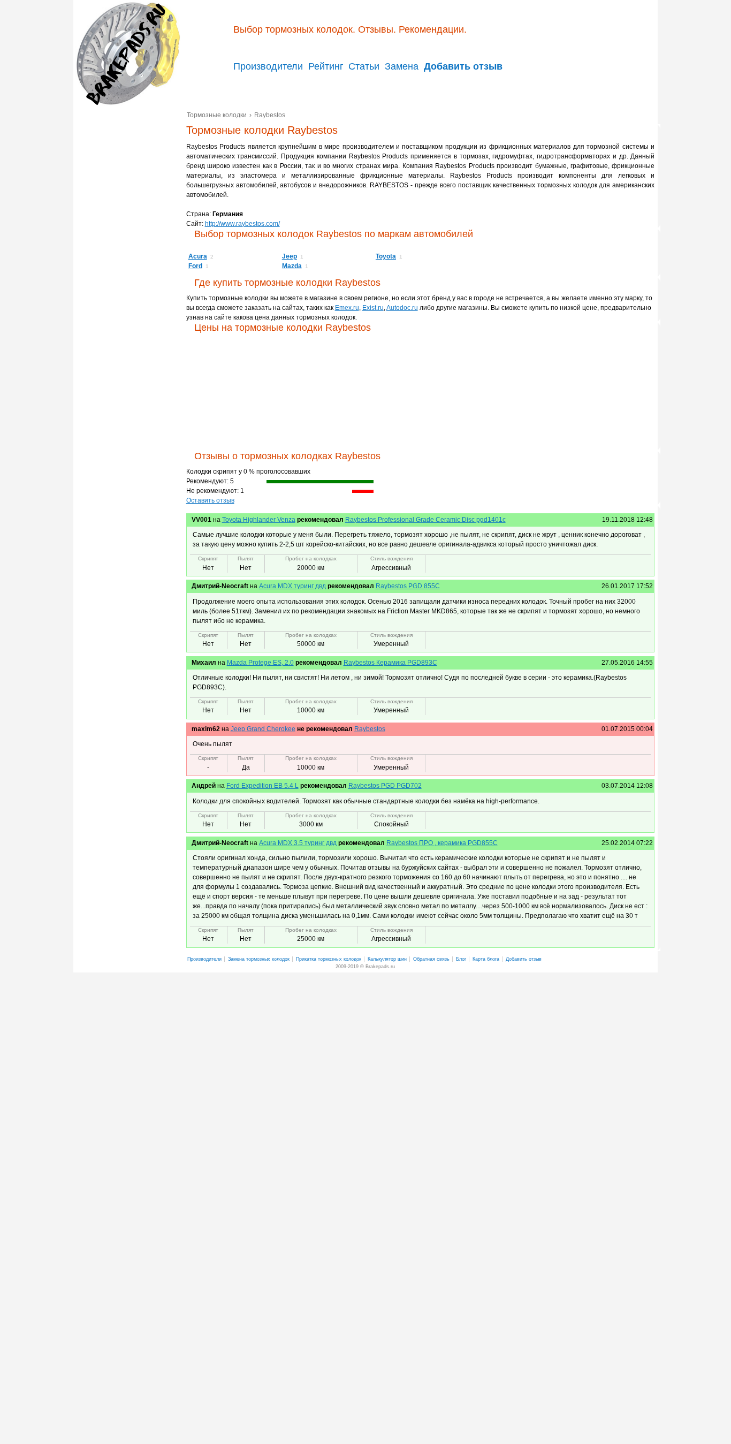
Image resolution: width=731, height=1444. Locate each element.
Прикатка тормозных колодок (328, 959)
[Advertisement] (129, 274)
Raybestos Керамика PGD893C (390, 662)
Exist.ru (373, 307)
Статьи (363, 66)
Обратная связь (431, 959)
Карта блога (486, 959)
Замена (401, 66)
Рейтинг (326, 66)
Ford (195, 266)
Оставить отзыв (210, 500)
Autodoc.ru (402, 307)
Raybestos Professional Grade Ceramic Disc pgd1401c (425, 519)
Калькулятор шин (387, 959)
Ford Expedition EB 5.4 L (262, 785)
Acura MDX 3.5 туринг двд (298, 843)
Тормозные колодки (126, 53)
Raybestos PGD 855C (408, 586)
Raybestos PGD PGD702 (385, 785)
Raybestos (369, 729)
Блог (461, 959)
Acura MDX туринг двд (292, 586)
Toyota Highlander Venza (258, 519)
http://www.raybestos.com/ (242, 223)
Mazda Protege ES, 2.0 (260, 662)
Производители (268, 66)
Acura (197, 256)
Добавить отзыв (524, 959)
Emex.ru (347, 307)
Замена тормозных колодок (259, 959)
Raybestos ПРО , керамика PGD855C (442, 843)
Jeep (289, 256)
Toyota (386, 256)
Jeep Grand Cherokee (263, 729)
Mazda (292, 266)
